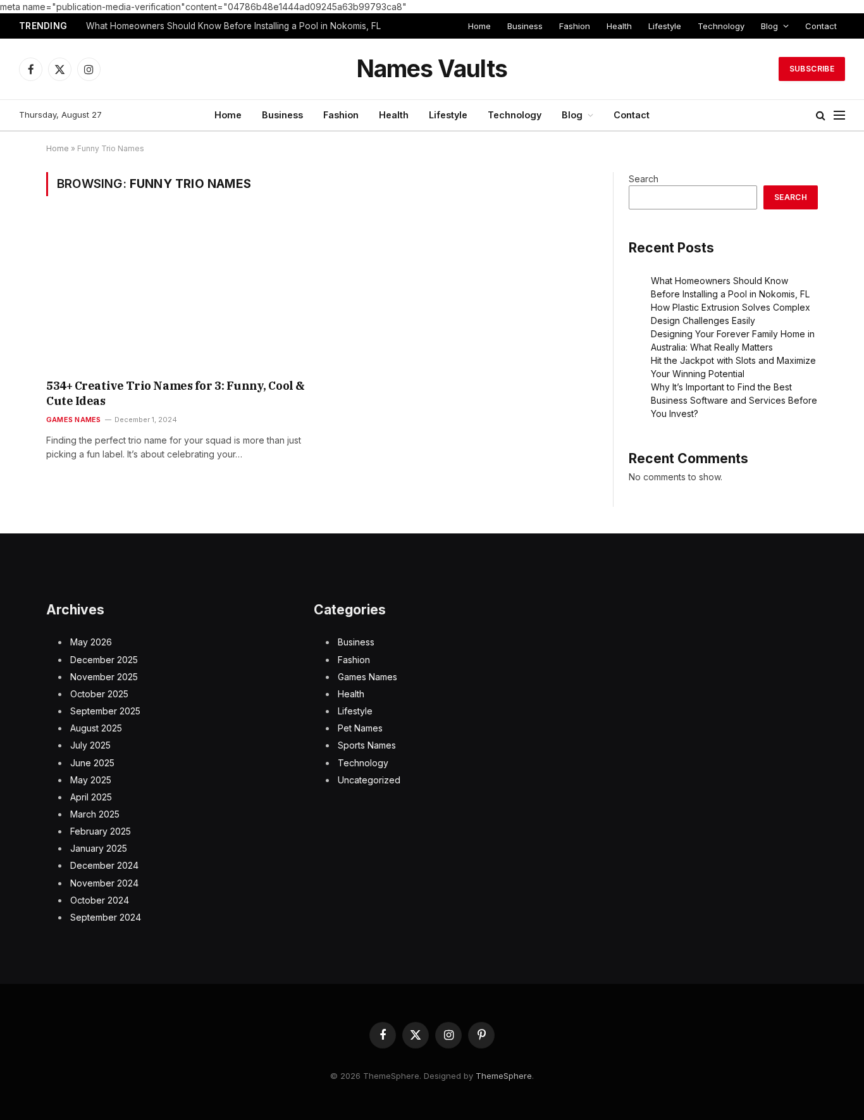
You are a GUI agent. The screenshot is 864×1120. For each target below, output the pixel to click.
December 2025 (104, 659)
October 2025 (99, 693)
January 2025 (98, 848)
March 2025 (95, 814)
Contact (821, 26)
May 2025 (90, 780)
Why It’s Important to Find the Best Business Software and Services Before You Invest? (734, 400)
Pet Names (360, 728)
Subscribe (811, 68)
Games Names (73, 419)
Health (619, 26)
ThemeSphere (504, 1076)
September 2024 (105, 917)
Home (479, 26)
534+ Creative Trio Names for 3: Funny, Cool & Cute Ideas (175, 393)
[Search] (820, 115)
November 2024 (104, 883)
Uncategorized (369, 780)
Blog (769, 26)
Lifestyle (664, 26)
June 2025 (92, 762)
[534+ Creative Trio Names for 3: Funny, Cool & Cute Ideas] (178, 295)
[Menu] (839, 115)
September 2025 (105, 711)
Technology (721, 26)
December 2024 (104, 865)
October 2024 (99, 900)
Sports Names (367, 745)
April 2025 (91, 797)
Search (643, 178)
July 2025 (90, 745)
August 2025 (96, 728)
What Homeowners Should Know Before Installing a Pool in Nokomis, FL (233, 26)
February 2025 (100, 831)
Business (525, 26)
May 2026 (91, 642)
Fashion (574, 26)
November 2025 (104, 676)
